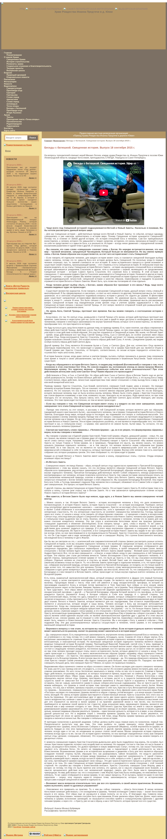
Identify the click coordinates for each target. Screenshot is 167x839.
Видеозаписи (10, 86)
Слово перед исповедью (13, 102)
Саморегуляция (14, 88)
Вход (8, 151)
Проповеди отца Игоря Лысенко (14, 111)
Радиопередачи (14, 124)
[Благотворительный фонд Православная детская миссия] (21, 322)
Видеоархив (59, 141)
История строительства (18, 61)
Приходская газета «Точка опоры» (23, 119)
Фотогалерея (10, 81)
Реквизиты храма (15, 64)
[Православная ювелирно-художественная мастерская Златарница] (21, 311)
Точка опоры (13, 106)
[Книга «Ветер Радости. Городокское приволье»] (21, 288)
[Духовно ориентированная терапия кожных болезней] (21, 317)
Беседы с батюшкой (16, 108)
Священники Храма (16, 59)
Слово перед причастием (13, 98)
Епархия (8, 73)
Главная (8, 53)
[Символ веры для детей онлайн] (5, 301)
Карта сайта (9, 130)
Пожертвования (14, 55)
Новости (8, 84)
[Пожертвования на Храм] (18, 145)
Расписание (9, 79)
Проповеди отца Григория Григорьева (14, 92)
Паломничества (14, 121)
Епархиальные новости (18, 77)
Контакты (8, 128)
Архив (7, 115)
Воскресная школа (16, 70)
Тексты (10, 117)
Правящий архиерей (16, 75)
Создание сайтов (28, 827)
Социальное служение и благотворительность (29, 66)
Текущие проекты (15, 68)
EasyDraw (17, 827)
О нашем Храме (11, 57)
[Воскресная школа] (14, 293)
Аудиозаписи (13, 126)
